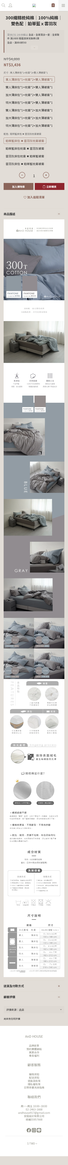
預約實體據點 (34, 1049)
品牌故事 (34, 1045)
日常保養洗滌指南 (34, 1087)
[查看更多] (34, 49)
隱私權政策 (34, 1084)
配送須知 (34, 1077)
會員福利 (34, 1055)
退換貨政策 (34, 1081)
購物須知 (34, 1074)
